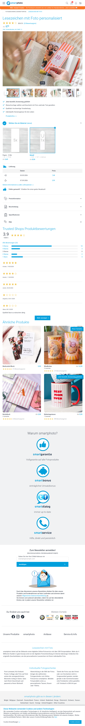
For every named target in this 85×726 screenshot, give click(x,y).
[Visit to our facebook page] (13, 617)
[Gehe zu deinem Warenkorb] (80, 3)
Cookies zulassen (75, 722)
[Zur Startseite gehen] (15, 3)
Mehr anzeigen (42, 318)
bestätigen (22, 564)
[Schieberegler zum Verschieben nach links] (6, 93)
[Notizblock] (22, 393)
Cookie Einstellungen (11, 722)
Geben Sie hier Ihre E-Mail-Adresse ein (31, 556)
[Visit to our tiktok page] (22, 617)
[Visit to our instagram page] (18, 617)
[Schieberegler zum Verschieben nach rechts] (79, 93)
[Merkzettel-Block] (22, 345)
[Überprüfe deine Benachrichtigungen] (76, 3)
